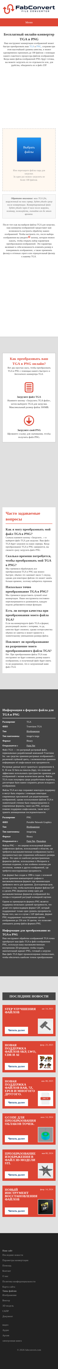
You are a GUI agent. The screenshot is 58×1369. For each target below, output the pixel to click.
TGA (31, 46)
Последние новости (12, 1255)
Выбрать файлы (29, 149)
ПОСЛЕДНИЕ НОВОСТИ (29, 996)
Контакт (6, 1271)
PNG (38, 46)
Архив (5, 1335)
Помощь (6, 1265)
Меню (29, 22)
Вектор (6, 1300)
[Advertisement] (29, 97)
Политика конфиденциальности (18, 1281)
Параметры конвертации (15, 1260)
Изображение (33, 731)
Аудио (5, 1330)
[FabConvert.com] (29, 9)
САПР (5, 1311)
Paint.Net (31, 745)
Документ (7, 1316)
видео (5, 1325)
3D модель (8, 1305)
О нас (5, 1276)
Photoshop (41, 841)
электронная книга (12, 1340)
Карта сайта (8, 1286)
